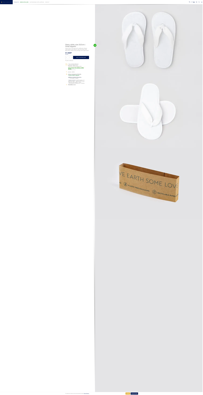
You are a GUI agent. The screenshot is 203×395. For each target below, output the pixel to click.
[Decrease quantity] (66, 57)
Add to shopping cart (81, 57)
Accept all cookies (134, 393)
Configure (128, 393)
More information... (86, 393)
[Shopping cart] (201, 2)
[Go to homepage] (6, 2)
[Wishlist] (189, 2)
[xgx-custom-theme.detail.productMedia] (149, 111)
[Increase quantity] (72, 57)
